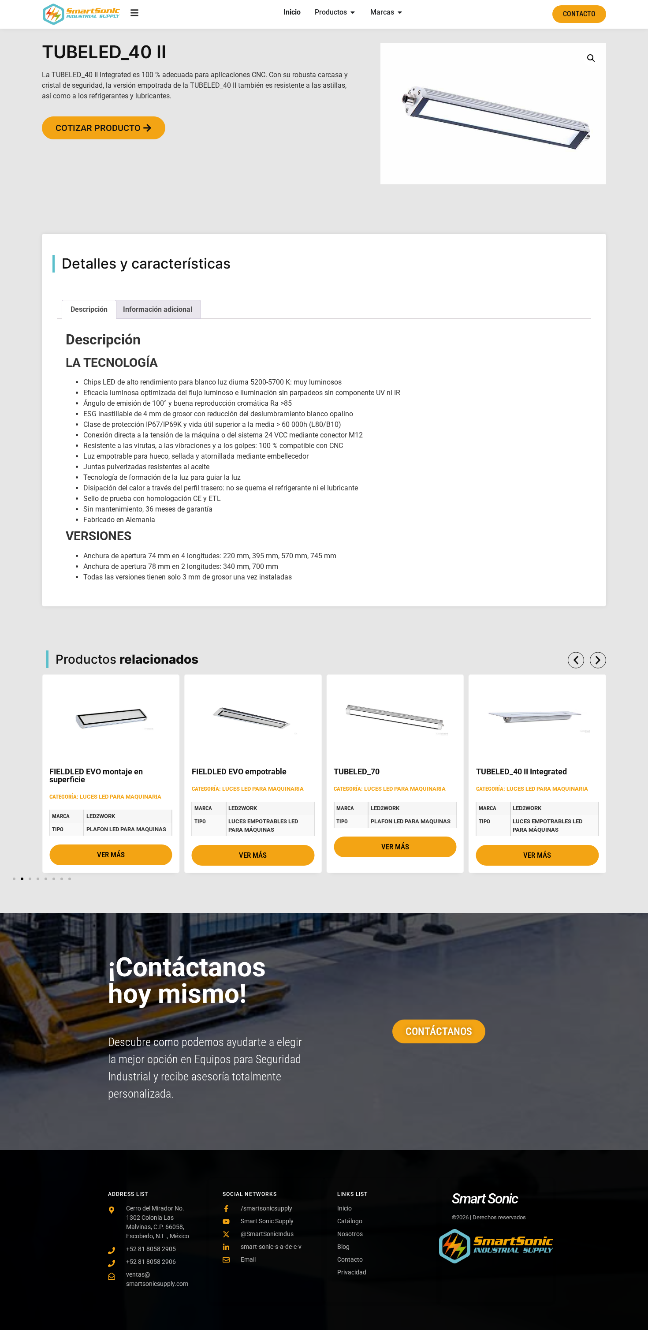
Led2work (100, 816)
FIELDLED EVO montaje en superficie (96, 775)
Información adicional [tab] (157, 309)
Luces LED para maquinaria (120, 796)
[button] (591, 58)
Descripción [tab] (89, 309)
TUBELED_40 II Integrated (521, 771)
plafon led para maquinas (126, 829)
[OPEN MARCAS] (399, 12)
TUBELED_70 (357, 771)
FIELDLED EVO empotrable (239, 771)
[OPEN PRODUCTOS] (352, 12)
